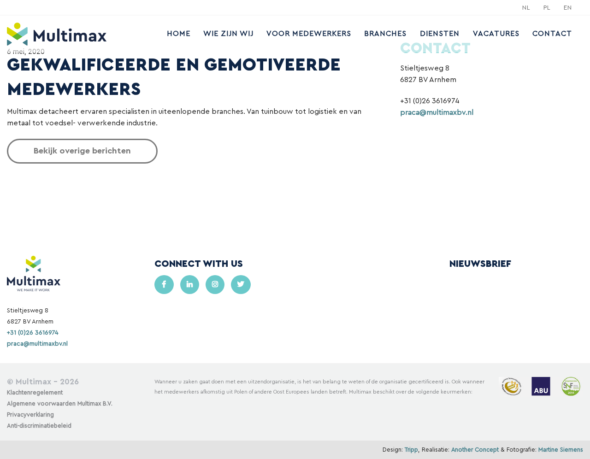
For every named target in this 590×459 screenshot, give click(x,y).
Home (178, 33)
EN (568, 8)
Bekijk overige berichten (82, 151)
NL (526, 8)
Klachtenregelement (35, 392)
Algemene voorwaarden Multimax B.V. (59, 403)
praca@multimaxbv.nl (436, 112)
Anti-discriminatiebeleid (39, 426)
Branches (385, 33)
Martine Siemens (560, 450)
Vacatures (496, 33)
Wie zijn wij (228, 33)
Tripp (411, 450)
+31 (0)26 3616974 (33, 333)
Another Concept (475, 450)
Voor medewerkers (308, 33)
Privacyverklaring (30, 415)
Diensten (440, 33)
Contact (552, 33)
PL (547, 8)
